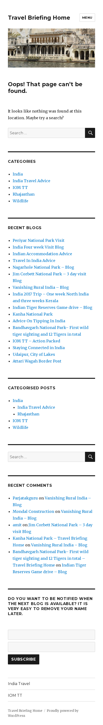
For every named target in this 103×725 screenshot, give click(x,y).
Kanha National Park (33, 314)
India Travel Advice (31, 180)
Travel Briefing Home (39, 17)
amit (17, 524)
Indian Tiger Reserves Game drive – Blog (52, 307)
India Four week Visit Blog (38, 247)
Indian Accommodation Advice (42, 253)
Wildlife (20, 200)
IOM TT (20, 187)
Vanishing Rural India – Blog (41, 287)
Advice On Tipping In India (39, 320)
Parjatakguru (25, 498)
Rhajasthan (23, 194)
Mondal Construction (33, 511)
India (18, 174)
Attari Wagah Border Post (37, 361)
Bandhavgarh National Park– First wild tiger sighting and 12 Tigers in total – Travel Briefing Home (50, 558)
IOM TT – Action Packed (36, 341)
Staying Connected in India (39, 347)
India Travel (19, 683)
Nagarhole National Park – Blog (43, 267)
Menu (87, 17)
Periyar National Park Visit (38, 240)
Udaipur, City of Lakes (34, 354)
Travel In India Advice (34, 260)
